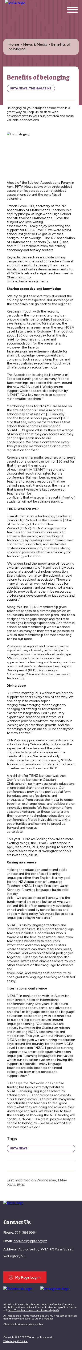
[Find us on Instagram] (56, 1288)
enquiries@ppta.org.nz (30, 1241)
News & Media (35, 44)
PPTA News (19, 1148)
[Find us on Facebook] (19, 1288)
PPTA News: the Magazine (30, 88)
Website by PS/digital (15, 1341)
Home (13, 44)
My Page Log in (28, 1277)
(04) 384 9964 (26, 1232)
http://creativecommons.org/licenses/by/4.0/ (33, 1310)
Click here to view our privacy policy (23, 1324)
